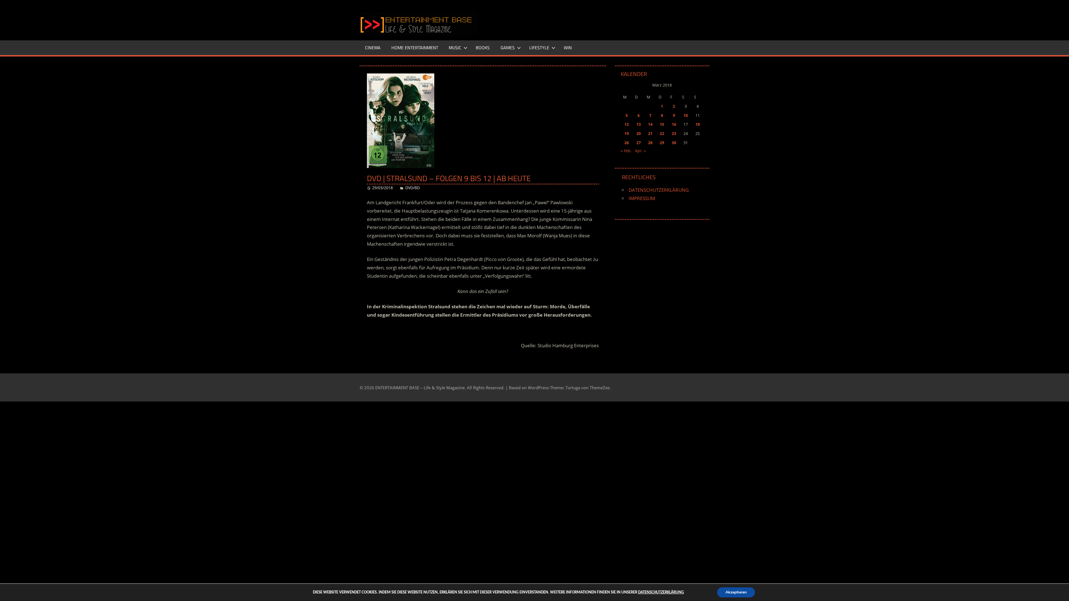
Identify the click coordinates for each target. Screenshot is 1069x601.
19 (626, 133)
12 (626, 124)
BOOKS (483, 47)
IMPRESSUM (642, 198)
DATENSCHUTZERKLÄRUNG (659, 190)
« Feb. (626, 150)
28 (650, 142)
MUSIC (455, 47)
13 (638, 124)
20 (638, 133)
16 (674, 124)
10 (685, 115)
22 (662, 133)
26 (626, 142)
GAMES (508, 47)
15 (662, 124)
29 (662, 142)
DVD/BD (412, 187)
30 (674, 142)
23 (674, 133)
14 (650, 124)
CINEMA (373, 47)
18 (697, 124)
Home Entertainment (414, 47)
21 (650, 133)
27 (638, 142)
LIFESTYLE (539, 47)
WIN (568, 47)
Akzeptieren (736, 592)
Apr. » (640, 150)
